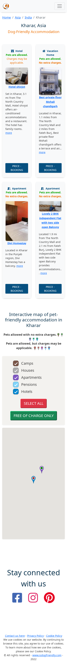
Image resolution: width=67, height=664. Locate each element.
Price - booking (17, 168)
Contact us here (15, 635)
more (8, 133)
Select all (33, 403)
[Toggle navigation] (59, 6)
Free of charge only (34, 415)
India (28, 17)
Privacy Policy (35, 635)
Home (6, 17)
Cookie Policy (54, 635)
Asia (18, 17)
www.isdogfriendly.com (46, 655)
